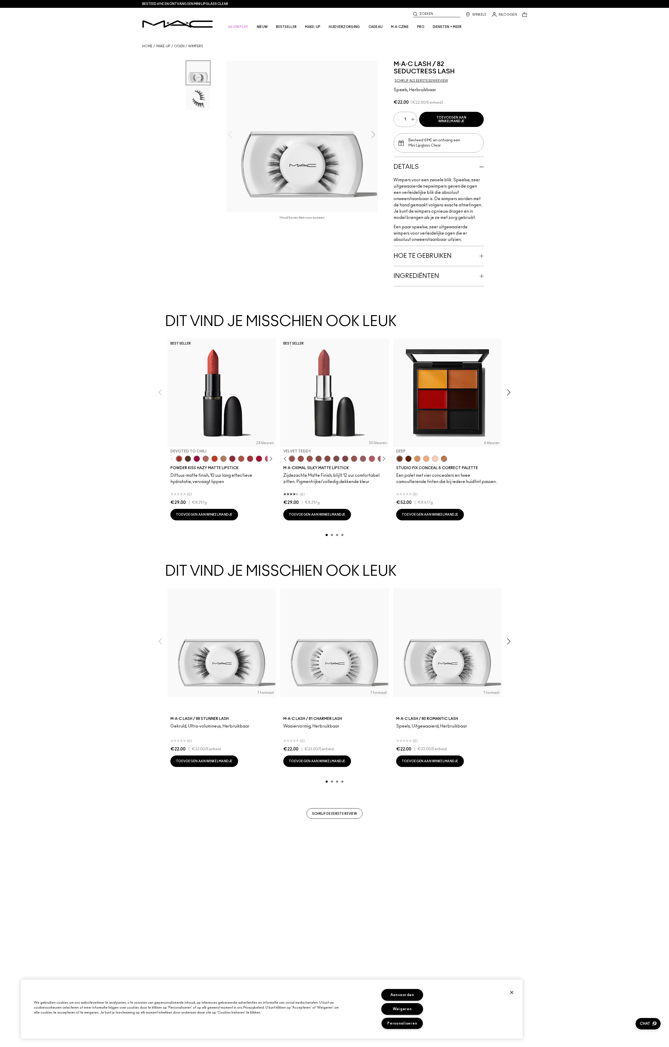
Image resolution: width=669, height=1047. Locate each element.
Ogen (179, 46)
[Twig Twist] (345, 458)
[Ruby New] (259, 458)
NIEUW (262, 26)
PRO (420, 26)
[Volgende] (270, 459)
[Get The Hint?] (371, 458)
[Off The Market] (223, 458)
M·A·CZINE (400, 26)
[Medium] (426, 458)
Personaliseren (402, 1023)
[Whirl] (327, 458)
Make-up (163, 46)
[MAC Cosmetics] (177, 24)
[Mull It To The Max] (300, 458)
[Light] (435, 458)
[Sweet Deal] (354, 458)
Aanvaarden (402, 995)
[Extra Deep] (408, 458)
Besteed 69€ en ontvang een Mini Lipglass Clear (185, 3)
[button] (648, 1023)
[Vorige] (173, 459)
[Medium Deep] (417, 458)
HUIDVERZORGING (344, 26)
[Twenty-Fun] (196, 458)
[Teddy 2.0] (205, 458)
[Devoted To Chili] (179, 458)
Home (147, 46)
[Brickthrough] (250, 458)
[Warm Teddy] (318, 458)
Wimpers (195, 46)
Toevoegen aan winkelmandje (451, 119)
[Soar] (336, 458)
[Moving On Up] (241, 458)
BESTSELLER (286, 26)
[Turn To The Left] (187, 458)
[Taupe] (309, 458)
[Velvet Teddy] (292, 458)
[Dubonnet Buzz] (232, 458)
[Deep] (399, 458)
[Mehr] (363, 458)
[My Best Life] (214, 458)
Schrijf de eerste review (334, 813)
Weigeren (402, 1009)
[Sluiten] (511, 992)
